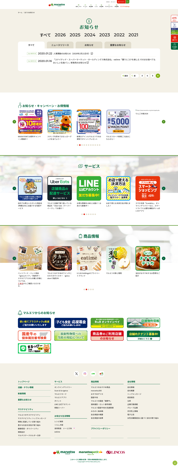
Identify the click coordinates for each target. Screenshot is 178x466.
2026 (60, 34)
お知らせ (89, 45)
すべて (45, 35)
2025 (75, 34)
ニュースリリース (60, 45)
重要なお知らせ (118, 45)
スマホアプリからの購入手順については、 (30, 279)
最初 (126, 75)
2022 (119, 34)
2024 (89, 34)
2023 (104, 34)
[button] (77, 145)
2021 (133, 34)
